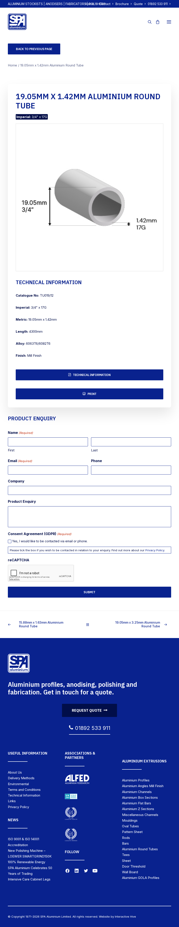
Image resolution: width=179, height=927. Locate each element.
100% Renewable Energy (26, 862)
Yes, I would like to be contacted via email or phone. (50, 541)
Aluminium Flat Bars (136, 803)
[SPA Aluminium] (17, 22)
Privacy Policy (154, 550)
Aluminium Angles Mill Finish (143, 786)
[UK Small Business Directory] (71, 796)
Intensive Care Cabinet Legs (29, 879)
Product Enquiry (22, 501)
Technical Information (24, 795)
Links (12, 801)
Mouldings (130, 820)
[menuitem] (91, 4)
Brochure (122, 4)
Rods (126, 838)
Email (20, 461)
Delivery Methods (21, 778)
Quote (138, 4)
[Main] (89, 624)
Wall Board (130, 872)
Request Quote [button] (87, 710)
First (11, 450)
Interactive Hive (125, 916)
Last (94, 450)
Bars (125, 843)
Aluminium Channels (137, 792)
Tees (126, 855)
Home (12, 65)
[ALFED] (77, 780)
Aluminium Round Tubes (140, 849)
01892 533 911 (158, 4)
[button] (169, 22)
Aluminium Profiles (136, 780)
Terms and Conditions (24, 790)
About (89, 4)
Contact (104, 4)
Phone (96, 461)
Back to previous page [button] (34, 49)
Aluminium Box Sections (140, 797)
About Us (15, 772)
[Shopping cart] (156, 22)
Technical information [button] (92, 375)
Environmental (18, 784)
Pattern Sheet (132, 832)
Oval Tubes (130, 826)
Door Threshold (133, 866)
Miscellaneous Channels (140, 815)
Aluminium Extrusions (144, 761)
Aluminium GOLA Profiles (140, 878)
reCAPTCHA (18, 560)
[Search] (148, 22)
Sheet (126, 861)
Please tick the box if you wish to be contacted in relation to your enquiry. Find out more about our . (87, 550)
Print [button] (92, 394)
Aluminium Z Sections (138, 809)
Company (16, 481)
